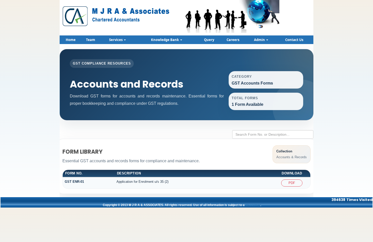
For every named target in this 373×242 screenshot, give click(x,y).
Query (209, 39)
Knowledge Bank (165, 39)
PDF (292, 183)
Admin (260, 39)
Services (116, 39)
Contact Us (294, 39)
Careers (233, 39)
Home (71, 39)
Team (90, 39)
